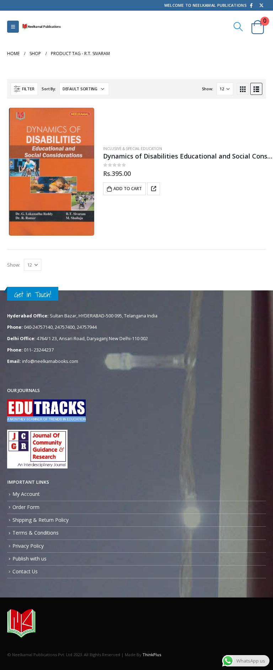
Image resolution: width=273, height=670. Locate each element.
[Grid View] (243, 89)
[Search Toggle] (238, 26)
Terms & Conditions (35, 532)
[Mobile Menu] (13, 27)
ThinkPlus (152, 654)
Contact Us (25, 571)
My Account (26, 494)
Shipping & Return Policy (40, 519)
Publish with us (29, 558)
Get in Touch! (32, 294)
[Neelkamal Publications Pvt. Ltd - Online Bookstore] (41, 26)
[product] (51, 172)
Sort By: (49, 88)
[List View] (256, 89)
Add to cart (127, 189)
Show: (207, 88)
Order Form (25, 507)
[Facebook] (251, 5)
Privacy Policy (28, 545)
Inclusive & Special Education (132, 148)
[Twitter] (261, 5)
